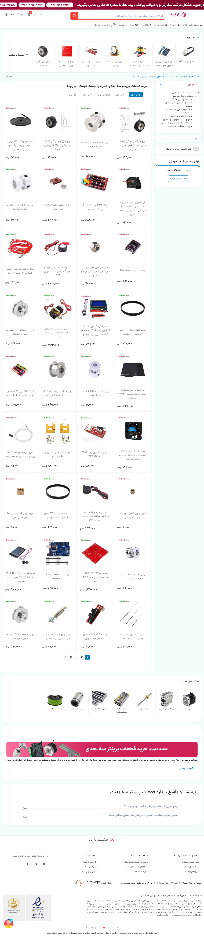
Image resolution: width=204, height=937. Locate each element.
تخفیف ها (159, 25)
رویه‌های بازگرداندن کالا (137, 867)
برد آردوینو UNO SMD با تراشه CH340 (57, 577)
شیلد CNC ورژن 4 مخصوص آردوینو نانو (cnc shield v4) (20, 393)
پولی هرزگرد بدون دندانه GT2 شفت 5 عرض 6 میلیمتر (57, 393)
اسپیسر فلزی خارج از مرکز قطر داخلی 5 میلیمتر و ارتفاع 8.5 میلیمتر (95, 271)
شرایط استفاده (141, 871)
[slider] (199, 165)
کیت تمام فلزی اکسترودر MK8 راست (57, 454)
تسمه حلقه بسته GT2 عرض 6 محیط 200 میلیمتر (132, 332)
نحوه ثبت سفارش (190, 862)
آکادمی (144, 25)
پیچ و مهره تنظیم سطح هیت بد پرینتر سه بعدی (58, 636)
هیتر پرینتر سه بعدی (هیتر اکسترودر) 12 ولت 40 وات (20, 271)
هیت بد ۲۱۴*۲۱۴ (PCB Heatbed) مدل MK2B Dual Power (95, 577)
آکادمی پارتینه (90, 862)
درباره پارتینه (91, 867)
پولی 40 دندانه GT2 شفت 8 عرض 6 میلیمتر (20, 332)
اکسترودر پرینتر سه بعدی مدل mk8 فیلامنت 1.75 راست (57, 333)
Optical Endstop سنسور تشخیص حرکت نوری (95, 636)
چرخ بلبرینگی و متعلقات (42, 63)
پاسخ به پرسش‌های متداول (135, 862)
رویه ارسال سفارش (190, 867)
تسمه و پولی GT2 (188, 61)
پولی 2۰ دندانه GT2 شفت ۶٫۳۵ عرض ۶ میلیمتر (133, 577)
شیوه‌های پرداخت (191, 871)
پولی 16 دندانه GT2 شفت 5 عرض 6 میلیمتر (95, 393)
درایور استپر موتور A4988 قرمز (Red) (58, 207)
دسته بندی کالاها (190, 25)
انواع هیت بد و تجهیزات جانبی (67, 63)
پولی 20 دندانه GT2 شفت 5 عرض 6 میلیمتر (95, 145)
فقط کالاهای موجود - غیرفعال (177, 148)
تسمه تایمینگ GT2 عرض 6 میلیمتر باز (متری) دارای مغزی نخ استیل (20, 145)
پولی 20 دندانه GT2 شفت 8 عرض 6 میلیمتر (20, 207)
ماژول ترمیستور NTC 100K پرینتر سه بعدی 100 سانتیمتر (20, 454)
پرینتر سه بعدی (164, 77)
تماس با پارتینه (89, 871)
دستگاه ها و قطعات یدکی (187, 77)
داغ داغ (173, 25)
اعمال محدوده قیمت (178, 178)
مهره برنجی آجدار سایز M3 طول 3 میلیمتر (133, 515)
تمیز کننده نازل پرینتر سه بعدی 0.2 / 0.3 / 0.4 (133, 636)
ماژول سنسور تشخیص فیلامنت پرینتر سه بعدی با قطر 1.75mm (95, 516)
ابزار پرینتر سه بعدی (115, 63)
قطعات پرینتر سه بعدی (182, 96)
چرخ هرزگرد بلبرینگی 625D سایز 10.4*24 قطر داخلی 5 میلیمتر (133, 145)
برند (196, 138)
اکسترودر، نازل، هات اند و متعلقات (139, 63)
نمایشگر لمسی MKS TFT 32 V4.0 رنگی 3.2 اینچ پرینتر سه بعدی (20, 577)
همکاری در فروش (126, 25)
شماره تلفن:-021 (97, 882)
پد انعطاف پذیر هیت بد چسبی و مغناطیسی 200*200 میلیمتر (132, 394)
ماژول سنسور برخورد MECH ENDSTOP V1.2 (95, 454)
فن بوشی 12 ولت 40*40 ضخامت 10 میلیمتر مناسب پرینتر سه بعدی (132, 455)
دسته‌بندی (193, 84)
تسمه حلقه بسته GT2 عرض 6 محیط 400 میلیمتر (58, 515)
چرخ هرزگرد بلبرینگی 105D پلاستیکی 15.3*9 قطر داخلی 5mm (57, 145)
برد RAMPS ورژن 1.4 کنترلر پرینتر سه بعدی (95, 207)
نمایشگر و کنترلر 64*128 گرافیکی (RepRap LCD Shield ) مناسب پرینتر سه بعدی (95, 330)
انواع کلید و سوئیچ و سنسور (91, 63)
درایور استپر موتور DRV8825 (133, 270)
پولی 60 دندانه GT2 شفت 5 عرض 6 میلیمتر (20, 636)
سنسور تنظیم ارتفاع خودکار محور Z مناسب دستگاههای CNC (58, 271)
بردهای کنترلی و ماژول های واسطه (164, 63)
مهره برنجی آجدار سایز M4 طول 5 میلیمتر (20, 515)
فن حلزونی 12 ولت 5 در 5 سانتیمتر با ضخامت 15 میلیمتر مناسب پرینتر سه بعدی (133, 208)
